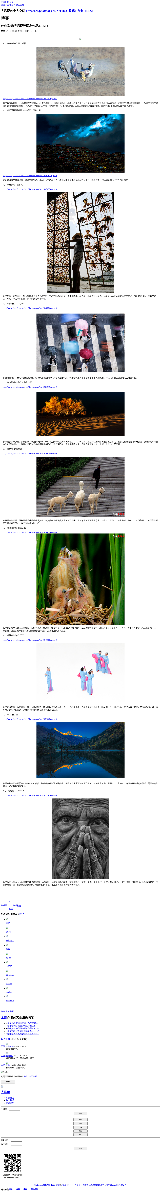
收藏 (3, 1011)
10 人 (22, 914)
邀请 (8, 1011)
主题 (18, 1189)
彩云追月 (10, 1000)
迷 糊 (8, 932)
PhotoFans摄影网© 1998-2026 (47, 1185)
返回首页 (20, 5)
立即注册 (5, 2)
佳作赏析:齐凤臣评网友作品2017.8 (22, 1023)
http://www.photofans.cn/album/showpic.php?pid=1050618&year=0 (30, 453)
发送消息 (10, 1103)
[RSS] (89, 10)
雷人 (7, 905)
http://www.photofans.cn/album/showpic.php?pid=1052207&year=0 (30, 795)
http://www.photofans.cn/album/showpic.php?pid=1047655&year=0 (30, 640)
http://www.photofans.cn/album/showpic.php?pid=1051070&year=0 (30, 387)
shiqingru (9, 992)
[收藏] (72, 10)
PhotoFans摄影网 (8, 5)
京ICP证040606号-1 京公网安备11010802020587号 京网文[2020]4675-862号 (93, 1185)
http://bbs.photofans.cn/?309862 (46, 10)
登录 (12, 2)
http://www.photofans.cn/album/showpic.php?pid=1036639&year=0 (30, 532)
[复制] (80, 10)
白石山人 (10, 975)
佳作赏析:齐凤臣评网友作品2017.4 (22, 1026)
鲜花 (15, 905)
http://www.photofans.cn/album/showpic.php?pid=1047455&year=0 (30, 189)
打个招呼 (10, 1100)
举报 (12, 1011)
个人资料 (34, 1189)
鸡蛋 (19, 905)
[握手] (7, 919)
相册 (25, 1189)
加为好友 (10, 1098)
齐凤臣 (5, 1092)
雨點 (8, 923)
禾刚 (8, 949)
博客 (10, 1189)
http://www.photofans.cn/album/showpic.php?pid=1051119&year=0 (30, 99)
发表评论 (6, 1039)
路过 (3, 905)
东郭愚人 (10, 940)
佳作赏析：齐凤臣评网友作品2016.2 (23, 1034)
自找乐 (9, 1065)
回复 (3, 1046)
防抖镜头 (10, 1046)
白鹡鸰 (9, 966)
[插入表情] (5, 1072)
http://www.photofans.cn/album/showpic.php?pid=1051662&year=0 (30, 719)
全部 (4, 1017)
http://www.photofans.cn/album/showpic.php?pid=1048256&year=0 (30, 308)
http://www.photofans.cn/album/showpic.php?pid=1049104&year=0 (30, 176)
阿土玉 (9, 983)
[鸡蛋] (7, 937)
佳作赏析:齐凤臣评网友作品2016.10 (22, 1028)
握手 (11, 905)
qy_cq (8, 958)
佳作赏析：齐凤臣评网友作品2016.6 (23, 1031)
